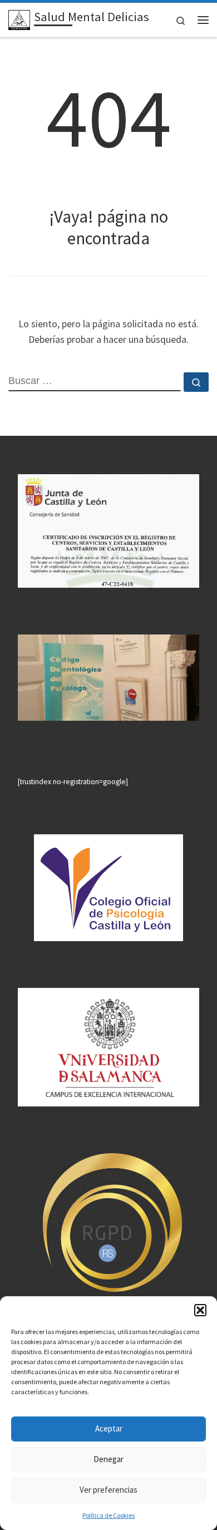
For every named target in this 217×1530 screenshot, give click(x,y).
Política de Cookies (108, 1515)
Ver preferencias (108, 1489)
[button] (200, 1310)
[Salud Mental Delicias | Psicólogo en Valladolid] (19, 18)
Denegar (108, 1459)
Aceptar (108, 1428)
